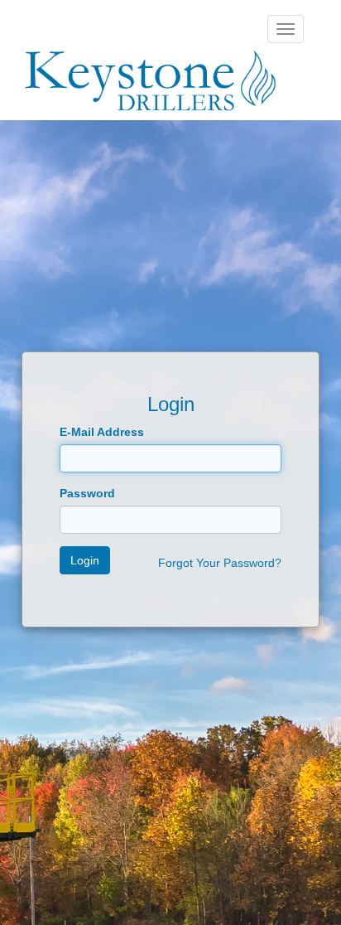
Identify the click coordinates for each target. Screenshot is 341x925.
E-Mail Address (102, 431)
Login (84, 560)
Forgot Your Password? (219, 562)
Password (87, 493)
